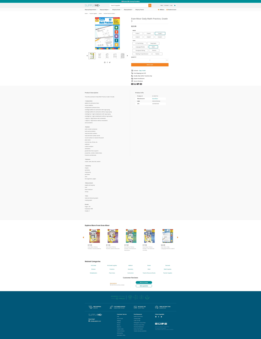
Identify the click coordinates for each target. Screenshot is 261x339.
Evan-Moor (155, 98)
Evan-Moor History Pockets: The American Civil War (148, 248)
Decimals (167, 265)
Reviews (119, 322)
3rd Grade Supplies (112, 265)
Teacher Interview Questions (140, 331)
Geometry (130, 269)
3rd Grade (93, 265)
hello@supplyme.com (95, 321)
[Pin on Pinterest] (105, 62)
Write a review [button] (144, 282)
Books (100, 13)
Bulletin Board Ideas (138, 316)
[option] (92, 55)
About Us (119, 326)
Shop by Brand (128, 9)
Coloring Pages (137, 318)
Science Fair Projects (138, 329)
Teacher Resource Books (109, 13)
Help (118, 316)
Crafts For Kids (137, 320)
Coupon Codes (120, 329)
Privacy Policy (166, 326)
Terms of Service (120, 331)
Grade (134, 30)
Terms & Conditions (159, 326)
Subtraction (130, 273)
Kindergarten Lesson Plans (140, 322)
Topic (134, 40)
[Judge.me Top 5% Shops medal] (147, 297)
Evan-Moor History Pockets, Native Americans (113, 247)
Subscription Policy (121, 335)
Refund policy (120, 333)
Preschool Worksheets (139, 326)
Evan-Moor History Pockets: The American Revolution (130, 248)
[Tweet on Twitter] (110, 62)
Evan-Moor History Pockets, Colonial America (94, 247)
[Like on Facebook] (107, 62)
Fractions (112, 269)
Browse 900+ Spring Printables (131, 1)
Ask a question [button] (144, 286)
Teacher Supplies (93, 13)
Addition (130, 265)
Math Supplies (167, 269)
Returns (118, 324)
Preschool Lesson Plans (139, 324)
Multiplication (93, 273)
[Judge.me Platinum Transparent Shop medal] (136, 297)
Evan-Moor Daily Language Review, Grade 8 (167, 247)
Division (93, 269)
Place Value (112, 273)
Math (149, 269)
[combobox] (129, 5)
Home (86, 13)
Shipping (119, 320)
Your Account (120, 318)
